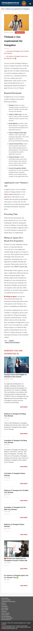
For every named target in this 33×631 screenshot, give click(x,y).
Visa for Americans (6, 619)
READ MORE (23, 407)
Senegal (11, 340)
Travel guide (4, 606)
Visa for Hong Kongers (7, 618)
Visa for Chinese (5, 613)
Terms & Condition (6, 600)
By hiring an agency (10, 296)
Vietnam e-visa (20, 32)
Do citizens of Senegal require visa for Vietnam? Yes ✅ (15, 57)
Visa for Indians (5, 614)
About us (3, 603)
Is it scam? (4, 611)
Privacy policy (4, 598)
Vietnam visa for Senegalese (12, 342)
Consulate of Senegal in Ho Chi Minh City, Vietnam (16, 52)
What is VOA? (4, 609)
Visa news (4, 605)
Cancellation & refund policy (8, 601)
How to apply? (5, 608)
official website (8, 194)
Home (2, 9)
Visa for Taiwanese (6, 616)
